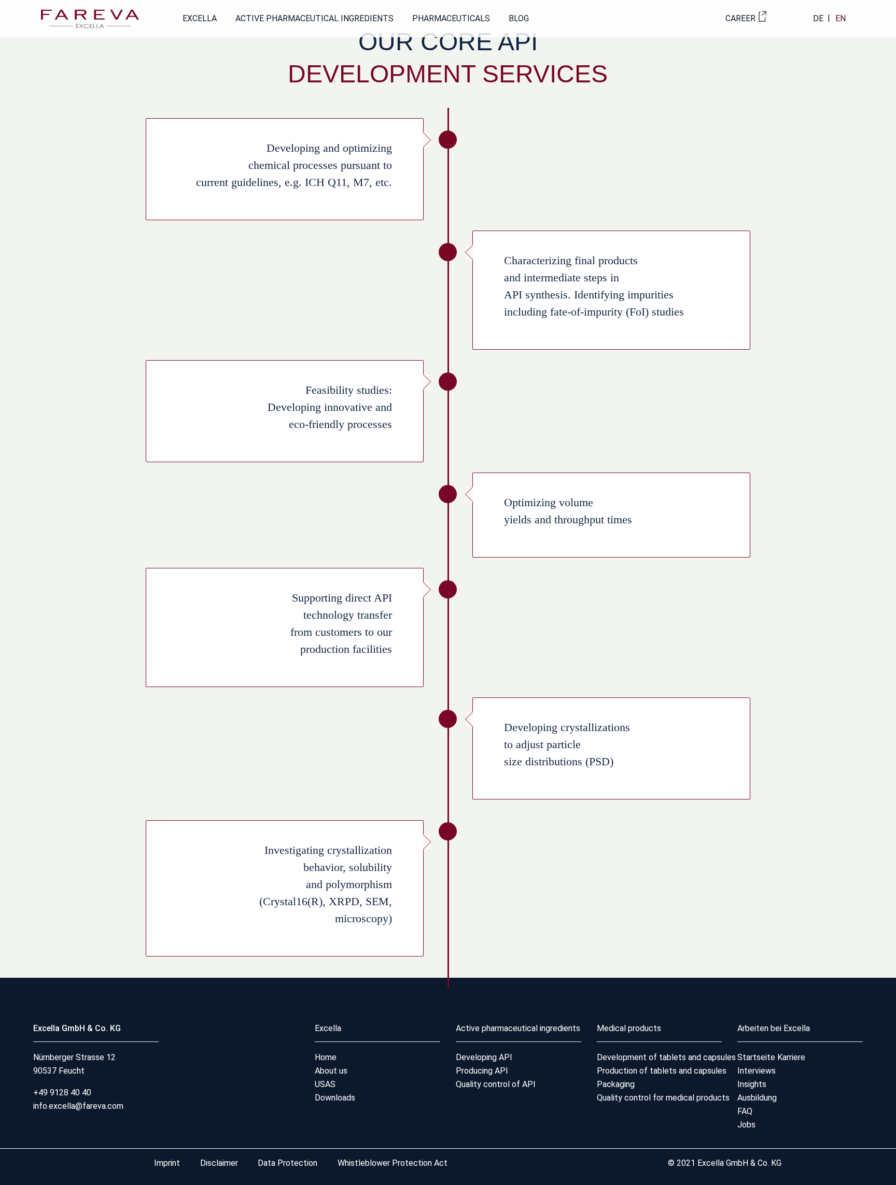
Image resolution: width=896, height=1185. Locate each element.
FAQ (744, 1111)
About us (331, 1071)
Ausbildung (757, 1098)
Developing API (484, 1057)
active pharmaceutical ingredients (314, 18)
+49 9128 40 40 (62, 1092)
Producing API (482, 1071)
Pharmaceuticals (451, 18)
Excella (200, 18)
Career (740, 18)
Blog (519, 18)
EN (840, 18)
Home (326, 1057)
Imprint (168, 1163)
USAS (325, 1084)
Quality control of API (496, 1084)
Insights (751, 1084)
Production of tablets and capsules (661, 1071)
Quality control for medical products (663, 1098)
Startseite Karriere (771, 1057)
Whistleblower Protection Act (392, 1163)
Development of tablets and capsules (666, 1057)
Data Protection (287, 1163)
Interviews (756, 1071)
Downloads (335, 1098)
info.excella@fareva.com (78, 1106)
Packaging (616, 1084)
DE (818, 18)
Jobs (746, 1125)
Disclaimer (220, 1163)
